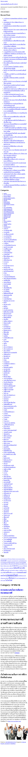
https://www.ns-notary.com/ (14, 721)
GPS (5, 206)
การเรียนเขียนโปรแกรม (10, 245)
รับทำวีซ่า (6, 400)
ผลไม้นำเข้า (7, 373)
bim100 (5, 200)
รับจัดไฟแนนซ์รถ (8, 384)
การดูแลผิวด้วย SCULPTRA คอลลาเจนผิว (14, 51)
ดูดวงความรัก (7, 304)
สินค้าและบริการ (8, 459)
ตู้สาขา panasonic (8, 315)
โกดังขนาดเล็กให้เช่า (9, 535)
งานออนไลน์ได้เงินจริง (9, 276)
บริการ (5, 345)
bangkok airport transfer (9, 198)
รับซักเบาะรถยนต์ (8, 387)
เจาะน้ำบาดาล (7, 500)
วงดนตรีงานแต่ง (8, 432)
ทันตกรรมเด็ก (7, 323)
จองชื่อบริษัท (7, 280)
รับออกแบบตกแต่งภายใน (10, 406)
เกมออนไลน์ (12, 575)
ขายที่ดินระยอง (7, 249)
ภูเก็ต (2, 570)
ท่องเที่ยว (6, 319)
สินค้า (5, 456)
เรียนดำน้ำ (6, 511)
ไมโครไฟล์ (8, 580)
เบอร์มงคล (6, 509)
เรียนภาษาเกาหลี (8, 513)
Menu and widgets (5, 11)
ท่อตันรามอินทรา (8, 321)
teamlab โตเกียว (7, 224)
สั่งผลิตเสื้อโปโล (8, 450)
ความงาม (6, 261)
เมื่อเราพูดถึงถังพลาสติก (10, 157)
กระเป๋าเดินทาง (7, 237)
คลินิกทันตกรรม (8, 260)
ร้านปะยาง (6, 417)
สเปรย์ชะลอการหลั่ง (9, 465)
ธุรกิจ (5, 339)
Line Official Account (9, 211)
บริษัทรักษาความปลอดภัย (10, 352)
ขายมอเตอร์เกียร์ (8, 252)
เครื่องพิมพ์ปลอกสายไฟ (22, 575)
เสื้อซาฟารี (6, 517)
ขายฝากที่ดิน (7, 250)
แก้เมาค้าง (6, 528)
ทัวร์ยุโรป (6, 324)
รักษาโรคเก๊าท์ (12, 570)
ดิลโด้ (5, 302)
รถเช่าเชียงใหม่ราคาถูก (10, 380)
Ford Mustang (7, 203)
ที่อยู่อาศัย (6, 334)
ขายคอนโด (9, 560)
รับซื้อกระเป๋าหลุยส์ (8, 389)
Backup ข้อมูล (7, 196)
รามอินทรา (17, 570)
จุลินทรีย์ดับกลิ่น (8, 287)
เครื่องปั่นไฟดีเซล (8, 489)
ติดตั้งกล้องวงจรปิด (8, 311)
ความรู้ (5, 263)
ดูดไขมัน (6, 308)
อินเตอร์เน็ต (7, 480)
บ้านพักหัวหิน (11, 568)
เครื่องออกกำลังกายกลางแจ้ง (11, 491)
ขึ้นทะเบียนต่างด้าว (8, 256)
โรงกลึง (4, 580)
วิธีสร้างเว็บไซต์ (8, 435)
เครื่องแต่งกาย (7, 493)
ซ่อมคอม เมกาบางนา (9, 300)
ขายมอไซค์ (6, 254)
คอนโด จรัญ (7, 267)
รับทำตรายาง (7, 397)
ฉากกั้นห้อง (6, 291)
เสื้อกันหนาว (12, 578)
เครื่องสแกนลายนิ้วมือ (4, 578)
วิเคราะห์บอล (7, 437)
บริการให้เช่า (7, 350)
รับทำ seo (6, 393)
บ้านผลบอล (6, 361)
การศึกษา (6, 243)
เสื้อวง (5, 522)
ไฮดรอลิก (6, 552)
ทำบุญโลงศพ (7, 328)
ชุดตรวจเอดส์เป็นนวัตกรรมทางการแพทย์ (14, 107)
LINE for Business (8, 210)
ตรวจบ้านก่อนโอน (8, 310)
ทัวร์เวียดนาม (7, 326)
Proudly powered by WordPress (8, 743)
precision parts (7, 217)
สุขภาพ (5, 463)
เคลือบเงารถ (7, 495)
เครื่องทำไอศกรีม (8, 487)
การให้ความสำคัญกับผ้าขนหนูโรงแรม (13, 94)
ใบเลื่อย (5, 546)
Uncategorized (7, 227)
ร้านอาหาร (6, 421)
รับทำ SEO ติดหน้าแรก (9, 395)
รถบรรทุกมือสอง (8, 378)
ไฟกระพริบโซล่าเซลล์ (9, 548)
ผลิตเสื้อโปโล (7, 371)
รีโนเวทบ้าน (7, 426)
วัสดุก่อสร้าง (7, 434)
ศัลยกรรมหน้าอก (8, 441)
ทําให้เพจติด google (8, 337)
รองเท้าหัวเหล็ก (6, 570)
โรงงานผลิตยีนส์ (8, 539)
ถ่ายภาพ (15, 565)
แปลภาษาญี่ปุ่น (7, 530)
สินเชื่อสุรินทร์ (7, 461)
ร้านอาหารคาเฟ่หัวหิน (9, 422)
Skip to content (4, 1)
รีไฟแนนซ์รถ (7, 428)
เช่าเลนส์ (6, 504)
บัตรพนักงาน (7, 356)
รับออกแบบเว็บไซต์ (8, 408)
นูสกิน (5, 343)
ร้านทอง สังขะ (7, 415)
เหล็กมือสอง (7, 526)
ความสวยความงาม (9, 265)
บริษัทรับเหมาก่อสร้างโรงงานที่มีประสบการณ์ (15, 88)
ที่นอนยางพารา (7, 330)
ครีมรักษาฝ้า (13, 562)
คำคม (5, 273)
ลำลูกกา (25, 570)
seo (4, 219)
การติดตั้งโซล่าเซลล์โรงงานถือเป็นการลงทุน (15, 127)
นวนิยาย (2, 568)
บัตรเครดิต (6, 358)
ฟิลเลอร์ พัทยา (7, 376)
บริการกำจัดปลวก (8, 347)
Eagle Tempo (7, 202)
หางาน (5, 472)
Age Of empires (7, 194)
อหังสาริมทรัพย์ (8, 478)
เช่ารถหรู (6, 502)
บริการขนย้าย (6, 568)
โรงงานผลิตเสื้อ (8, 541)
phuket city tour (7, 215)
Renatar (5, 218)
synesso (5, 222)
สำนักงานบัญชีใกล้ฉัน (9, 452)
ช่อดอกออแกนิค (8, 295)
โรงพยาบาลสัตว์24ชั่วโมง (10, 543)
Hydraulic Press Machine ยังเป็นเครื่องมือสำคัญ (15, 57)
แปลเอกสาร (7, 532)
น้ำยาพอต (6, 341)
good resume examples (9, 204)
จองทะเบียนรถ (7, 282)
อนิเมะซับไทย (7, 476)
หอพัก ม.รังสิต (7, 469)
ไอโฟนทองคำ (7, 550)
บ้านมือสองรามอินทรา (9, 363)
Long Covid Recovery (9, 213)
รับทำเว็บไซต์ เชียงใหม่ (9, 402)
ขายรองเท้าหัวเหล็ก (14, 560)
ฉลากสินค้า (7, 289)
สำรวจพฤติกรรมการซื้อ (10, 454)
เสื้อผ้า (5, 519)
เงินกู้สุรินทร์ (7, 496)
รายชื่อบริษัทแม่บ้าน (9, 424)
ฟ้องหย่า (6, 374)
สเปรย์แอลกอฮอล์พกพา (10, 467)
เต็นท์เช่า (6, 506)
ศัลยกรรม (6, 439)
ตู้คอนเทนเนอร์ (7, 313)
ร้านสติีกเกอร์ (21, 570)
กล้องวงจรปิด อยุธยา (9, 241)
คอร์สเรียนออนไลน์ (8, 271)
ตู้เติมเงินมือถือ (7, 317)
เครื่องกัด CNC (7, 485)
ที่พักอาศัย (6, 332)
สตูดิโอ (2, 572)
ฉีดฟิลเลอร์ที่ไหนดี (8, 293)
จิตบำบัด (6, 286)
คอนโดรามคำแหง (8, 269)
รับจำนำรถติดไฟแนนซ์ (9, 385)
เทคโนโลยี (6, 508)
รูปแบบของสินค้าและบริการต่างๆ (9, 4)
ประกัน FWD (7, 369)
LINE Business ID (8, 209)
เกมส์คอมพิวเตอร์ (8, 484)
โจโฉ (17, 578)
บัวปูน (5, 360)
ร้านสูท (5, 419)
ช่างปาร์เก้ (6, 297)
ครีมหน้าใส (6, 258)
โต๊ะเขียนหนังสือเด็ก (21, 578)
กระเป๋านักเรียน (7, 236)
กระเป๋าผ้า (4, 560)
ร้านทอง (6, 413)
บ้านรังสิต (6, 365)
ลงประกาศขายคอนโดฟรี (10, 430)
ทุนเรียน (6, 335)
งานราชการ (7, 274)
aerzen (5, 193)
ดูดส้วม (5, 306)
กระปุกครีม (6, 232)
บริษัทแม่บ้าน (7, 354)
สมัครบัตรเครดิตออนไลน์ (10, 445)
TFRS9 (5, 225)
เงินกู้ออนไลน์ (7, 498)
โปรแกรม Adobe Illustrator (10, 537)
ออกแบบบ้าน (14, 572)
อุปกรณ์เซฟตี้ (7, 482)
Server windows (7, 221)
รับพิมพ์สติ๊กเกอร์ (8, 404)
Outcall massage (7, 214)
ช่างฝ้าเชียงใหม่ (8, 298)
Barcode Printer (7, 199)
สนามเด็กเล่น (7, 572)
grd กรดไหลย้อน (8, 207)
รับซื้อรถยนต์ (7, 391)
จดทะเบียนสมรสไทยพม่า (10, 278)
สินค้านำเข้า (7, 458)
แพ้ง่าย (5, 533)
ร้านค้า (5, 410)
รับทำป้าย (6, 398)
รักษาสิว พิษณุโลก (8, 382)
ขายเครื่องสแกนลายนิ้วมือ (6, 562)
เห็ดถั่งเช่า (6, 524)
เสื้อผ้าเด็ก (6, 521)
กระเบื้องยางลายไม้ (8, 234)
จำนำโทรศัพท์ (7, 284)
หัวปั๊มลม (6, 471)
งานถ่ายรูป (17, 562)
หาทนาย (6, 474)
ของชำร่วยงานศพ (8, 247)
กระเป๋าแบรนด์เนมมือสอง (10, 239)
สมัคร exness (7, 443)
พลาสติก (22, 568)
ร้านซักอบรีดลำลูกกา (9, 411)
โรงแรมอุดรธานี (8, 545)
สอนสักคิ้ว (6, 447)
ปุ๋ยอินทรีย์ (16, 568)
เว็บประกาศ (7, 515)
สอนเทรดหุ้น (7, 448)
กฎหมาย (6, 228)
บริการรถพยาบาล (8, 348)
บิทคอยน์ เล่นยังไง (8, 367)
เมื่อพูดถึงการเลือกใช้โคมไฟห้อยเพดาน (14, 140)
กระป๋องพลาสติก (8, 230)
